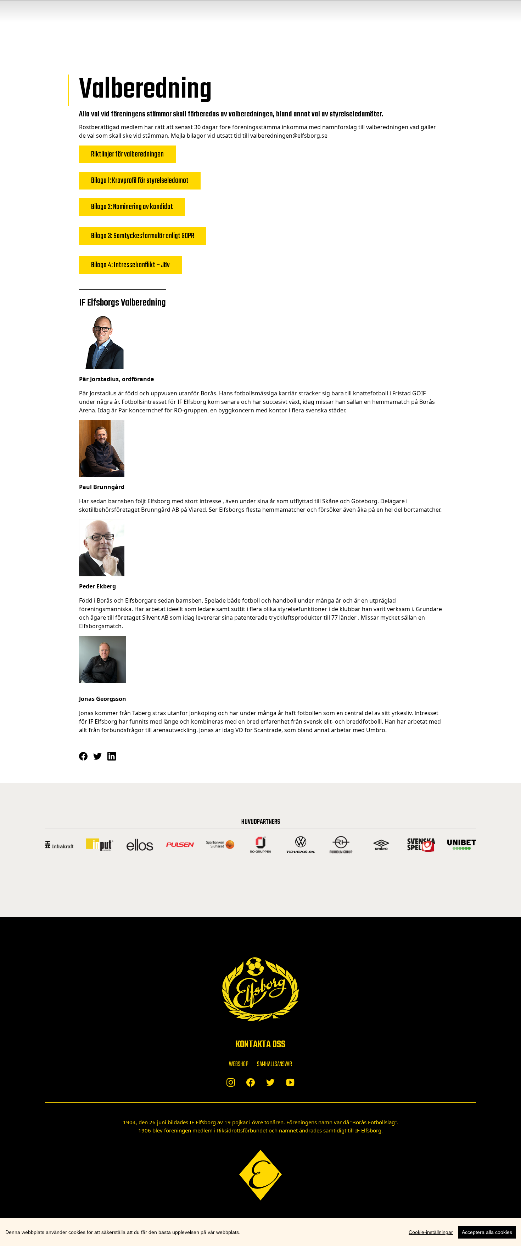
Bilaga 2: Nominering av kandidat (132, 207)
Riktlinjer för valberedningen (127, 154)
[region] (260, 1232)
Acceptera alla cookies (487, 1232)
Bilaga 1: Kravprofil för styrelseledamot (140, 181)
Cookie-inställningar (431, 1232)
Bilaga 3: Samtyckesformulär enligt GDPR (142, 236)
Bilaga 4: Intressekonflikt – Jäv (130, 265)
